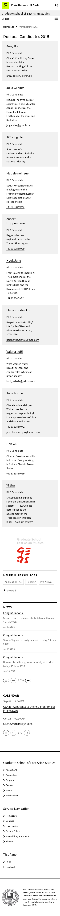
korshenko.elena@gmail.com (22, 339)
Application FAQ (13, 582)
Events (9, 790)
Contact (10, 820)
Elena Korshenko (17, 310)
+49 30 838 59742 (15, 207)
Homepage (8, 26)
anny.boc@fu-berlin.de (19, 75)
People (9, 785)
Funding (31, 582)
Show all (11, 590)
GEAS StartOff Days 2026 (17, 724)
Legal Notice (12, 826)
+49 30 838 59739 (15, 248)
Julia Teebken (15, 393)
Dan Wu (11, 444)
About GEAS (11, 769)
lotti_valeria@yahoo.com (20, 381)
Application (11, 774)
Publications (12, 795)
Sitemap (10, 841)
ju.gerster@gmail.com (18, 125)
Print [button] (8, 861)
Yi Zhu (10, 485)
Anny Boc (12, 46)
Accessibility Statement (17, 836)
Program (10, 780)
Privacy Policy (13, 831)
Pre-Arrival (46, 582)
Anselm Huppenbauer (16, 221)
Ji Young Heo (15, 137)
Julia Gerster (15, 87)
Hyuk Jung (13, 260)
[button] (6, 680)
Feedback (10, 866)
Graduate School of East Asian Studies (26, 13)
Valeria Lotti (14, 351)
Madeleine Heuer (18, 173)
